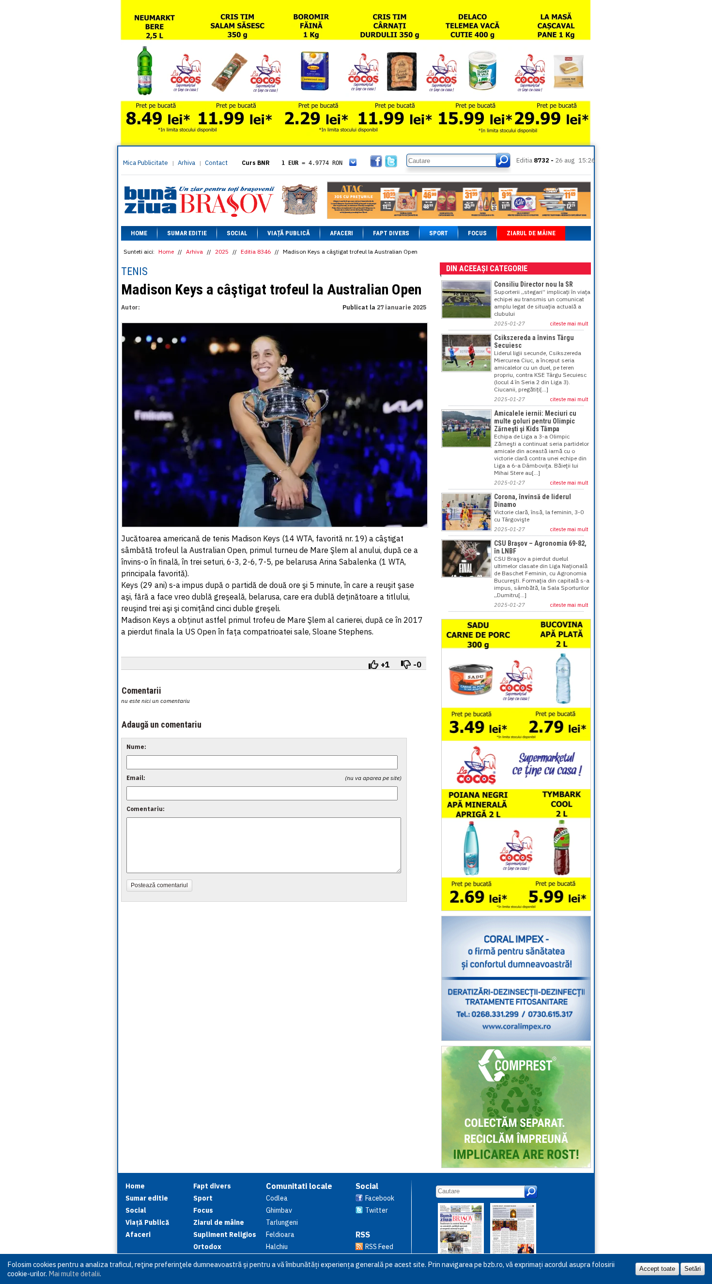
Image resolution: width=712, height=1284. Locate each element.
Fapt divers (391, 233)
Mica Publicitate (145, 163)
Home (139, 233)
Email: (135, 777)
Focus (477, 233)
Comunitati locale (299, 1186)
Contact (216, 163)
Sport (438, 233)
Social (237, 233)
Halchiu (277, 1246)
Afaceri (341, 233)
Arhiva (186, 163)
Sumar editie (187, 233)
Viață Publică (288, 233)
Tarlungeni (282, 1222)
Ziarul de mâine (531, 233)
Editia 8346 (256, 251)
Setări (692, 1268)
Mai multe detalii (74, 1273)
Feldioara (280, 1234)
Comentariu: (145, 809)
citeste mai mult (569, 323)
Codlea (277, 1198)
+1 (385, 664)
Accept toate (657, 1268)
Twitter (376, 1210)
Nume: (136, 746)
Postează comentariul (159, 885)
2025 (222, 251)
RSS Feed (379, 1246)
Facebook (379, 1198)
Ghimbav (279, 1210)
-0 (417, 664)
